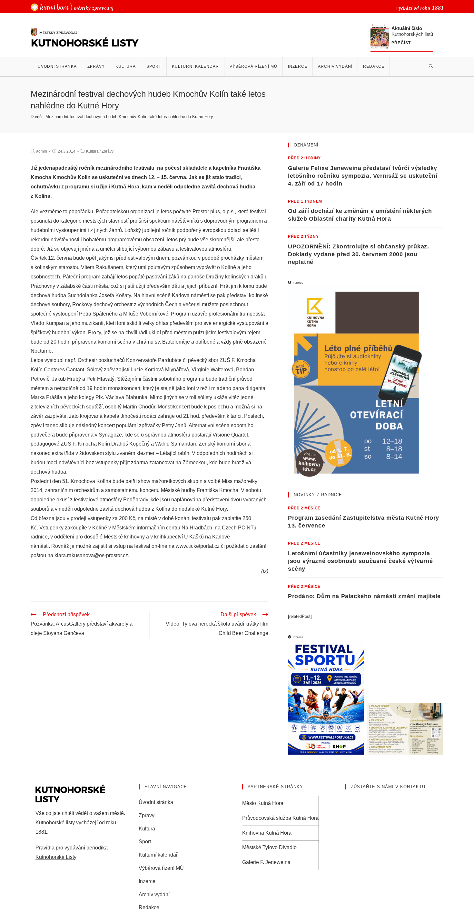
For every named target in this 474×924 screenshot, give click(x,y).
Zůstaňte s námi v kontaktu (388, 786)
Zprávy (108, 151)
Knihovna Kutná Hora (266, 833)
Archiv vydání (154, 894)
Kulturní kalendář (158, 855)
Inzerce (147, 881)
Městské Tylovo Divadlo (269, 847)
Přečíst (401, 43)
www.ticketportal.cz (198, 546)
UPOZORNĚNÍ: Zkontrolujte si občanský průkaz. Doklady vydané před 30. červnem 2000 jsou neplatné (358, 254)
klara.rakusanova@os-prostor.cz (91, 555)
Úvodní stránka (156, 802)
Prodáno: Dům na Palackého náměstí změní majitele (364, 596)
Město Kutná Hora (262, 803)
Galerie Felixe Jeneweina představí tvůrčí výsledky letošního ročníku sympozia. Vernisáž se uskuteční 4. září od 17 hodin (362, 176)
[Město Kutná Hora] (72, 7)
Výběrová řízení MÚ (161, 868)
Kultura (92, 151)
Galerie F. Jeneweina (266, 862)
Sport (145, 841)
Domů (36, 116)
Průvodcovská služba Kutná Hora (280, 818)
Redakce (149, 907)
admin (41, 151)
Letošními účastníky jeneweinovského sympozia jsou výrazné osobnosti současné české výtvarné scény (360, 561)
